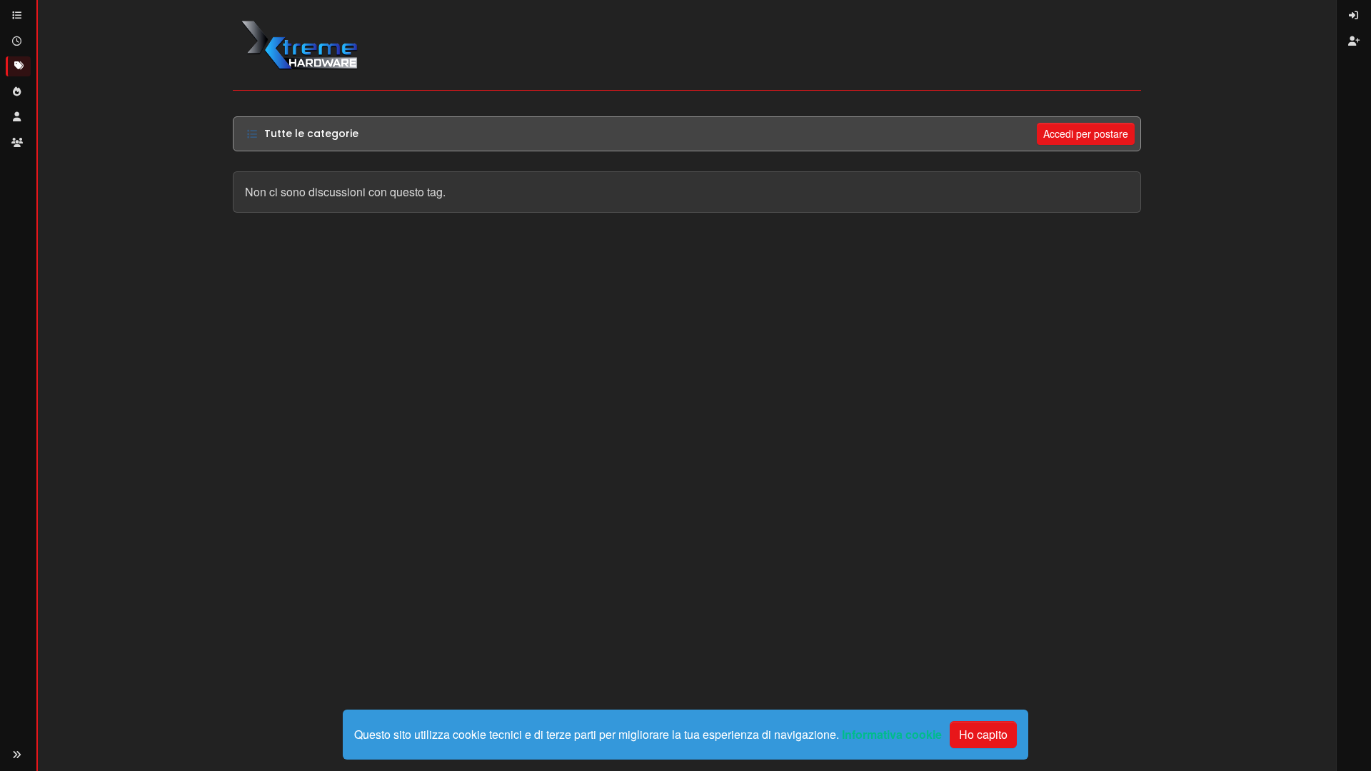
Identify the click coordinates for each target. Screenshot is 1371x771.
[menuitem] (1353, 16)
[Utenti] (18, 117)
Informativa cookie (892, 734)
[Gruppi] (18, 143)
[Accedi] (1353, 16)
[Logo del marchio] (298, 45)
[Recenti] (18, 41)
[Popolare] (18, 92)
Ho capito (983, 734)
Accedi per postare (1085, 133)
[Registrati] (1353, 41)
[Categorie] (18, 16)
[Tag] (18, 66)
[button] (17, 755)
